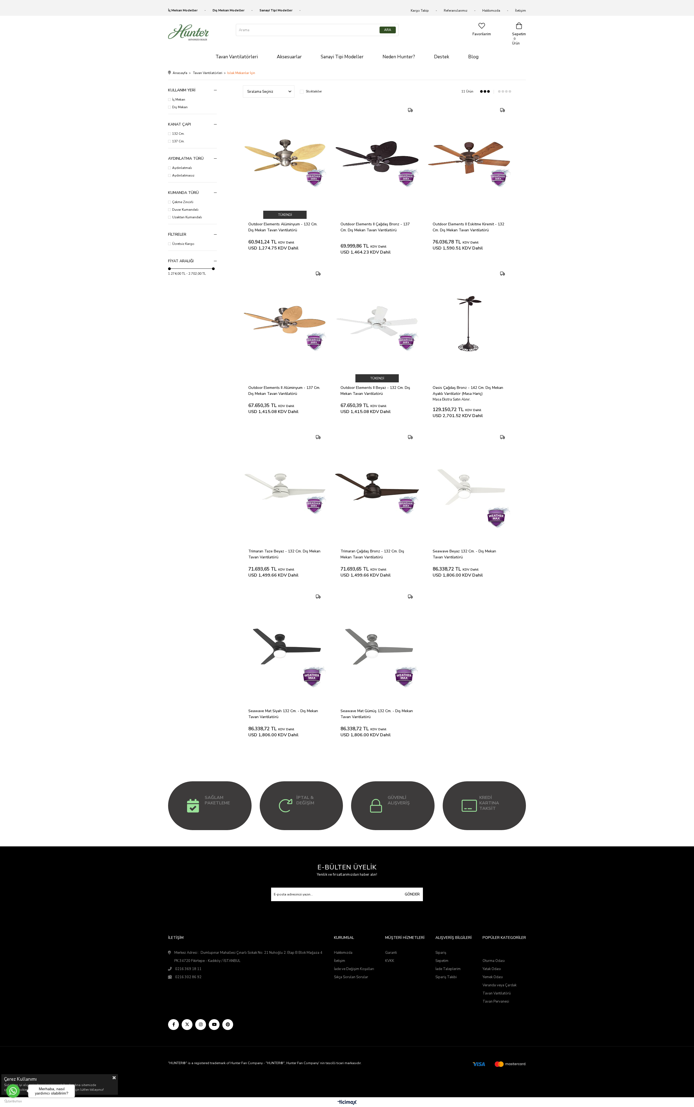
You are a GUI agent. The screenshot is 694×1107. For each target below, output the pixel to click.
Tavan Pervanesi (496, 1001)
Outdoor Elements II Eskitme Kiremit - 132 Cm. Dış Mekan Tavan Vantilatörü (469, 227)
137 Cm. (178, 141)
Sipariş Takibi (446, 977)
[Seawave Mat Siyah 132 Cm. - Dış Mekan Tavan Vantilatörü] (285, 646)
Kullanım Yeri (181, 90)
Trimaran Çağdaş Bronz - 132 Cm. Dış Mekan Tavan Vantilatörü (372, 554)
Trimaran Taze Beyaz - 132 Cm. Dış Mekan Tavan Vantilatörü (285, 554)
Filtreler (177, 234)
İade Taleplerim (448, 969)
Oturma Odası (494, 960)
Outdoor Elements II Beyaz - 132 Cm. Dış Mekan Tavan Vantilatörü (375, 390)
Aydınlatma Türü (186, 158)
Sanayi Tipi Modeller (342, 57)
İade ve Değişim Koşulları (354, 969)
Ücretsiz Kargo (183, 243)
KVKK (389, 960)
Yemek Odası (493, 977)
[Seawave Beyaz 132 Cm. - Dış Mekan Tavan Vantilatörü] (469, 487)
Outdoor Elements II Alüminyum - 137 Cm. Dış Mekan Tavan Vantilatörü (284, 390)
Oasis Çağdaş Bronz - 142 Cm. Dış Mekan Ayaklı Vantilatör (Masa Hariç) (468, 390)
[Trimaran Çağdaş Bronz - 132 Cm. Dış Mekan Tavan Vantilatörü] (377, 487)
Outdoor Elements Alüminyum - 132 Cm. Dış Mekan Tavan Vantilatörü (283, 227)
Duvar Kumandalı (185, 209)
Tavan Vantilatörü (497, 993)
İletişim (520, 10)
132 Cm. (178, 133)
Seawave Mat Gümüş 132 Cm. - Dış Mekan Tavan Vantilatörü (377, 713)
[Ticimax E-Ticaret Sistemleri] (347, 1103)
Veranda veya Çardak (499, 985)
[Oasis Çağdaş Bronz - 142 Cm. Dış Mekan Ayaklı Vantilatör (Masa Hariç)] (469, 323)
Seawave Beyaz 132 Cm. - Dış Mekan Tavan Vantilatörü (465, 554)
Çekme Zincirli (182, 202)
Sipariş (440, 952)
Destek (441, 57)
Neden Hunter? (399, 57)
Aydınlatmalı (182, 168)
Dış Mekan (180, 107)
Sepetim (441, 960)
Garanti (391, 952)
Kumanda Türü (183, 192)
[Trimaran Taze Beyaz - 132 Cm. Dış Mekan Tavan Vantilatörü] (285, 487)
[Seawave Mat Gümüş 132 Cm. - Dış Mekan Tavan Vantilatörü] (377, 646)
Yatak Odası (492, 969)
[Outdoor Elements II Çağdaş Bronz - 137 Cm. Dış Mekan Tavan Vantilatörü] (377, 160)
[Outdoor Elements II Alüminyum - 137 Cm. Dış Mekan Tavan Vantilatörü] (285, 323)
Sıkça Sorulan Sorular (351, 977)
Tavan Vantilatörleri (237, 57)
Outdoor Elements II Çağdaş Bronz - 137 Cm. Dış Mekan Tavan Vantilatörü (375, 227)
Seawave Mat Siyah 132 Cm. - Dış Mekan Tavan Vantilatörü (283, 713)
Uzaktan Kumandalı (187, 217)
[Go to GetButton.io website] (13, 1101)
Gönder (412, 894)
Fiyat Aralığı (181, 261)
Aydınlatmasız (183, 175)
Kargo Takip (420, 10)
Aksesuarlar (289, 57)
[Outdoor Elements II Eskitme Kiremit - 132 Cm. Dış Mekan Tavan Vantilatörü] (469, 160)
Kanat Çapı (179, 124)
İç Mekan (178, 99)
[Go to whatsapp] (13, 1091)
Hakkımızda (491, 10)
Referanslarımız (455, 10)
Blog (473, 57)
